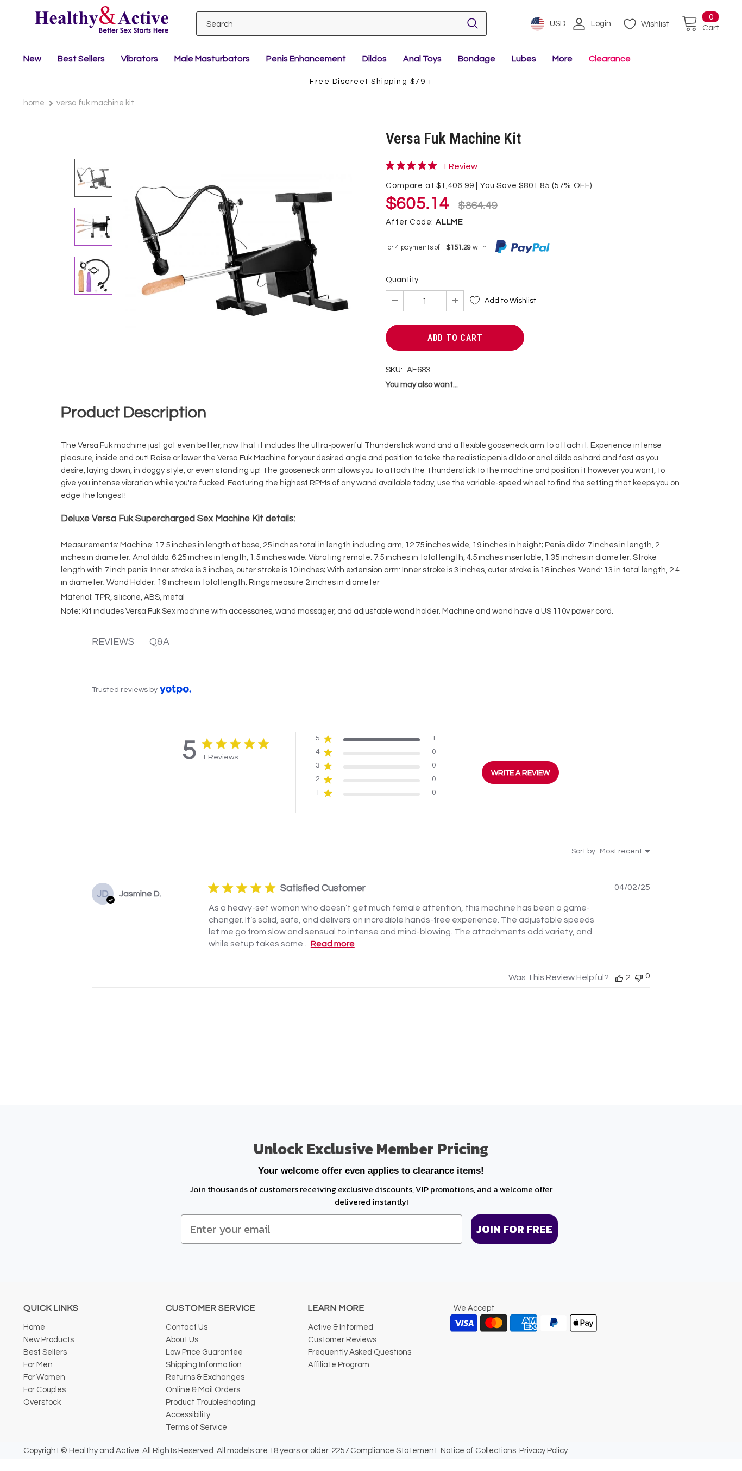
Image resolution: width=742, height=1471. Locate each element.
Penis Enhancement (306, 58)
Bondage (476, 58)
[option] (238, 249)
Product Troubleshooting (210, 1402)
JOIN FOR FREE (514, 1229)
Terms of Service (196, 1427)
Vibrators (139, 58)
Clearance (610, 58)
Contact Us (186, 1327)
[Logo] (101, 20)
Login (601, 24)
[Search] (472, 23)
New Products (48, 1340)
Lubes (524, 58)
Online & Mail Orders (203, 1390)
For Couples (44, 1390)
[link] (431, 166)
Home (34, 103)
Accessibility (188, 1415)
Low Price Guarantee (204, 1352)
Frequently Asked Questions (359, 1352)
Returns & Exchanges (205, 1377)
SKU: (394, 370)
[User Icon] (579, 24)
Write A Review (520, 773)
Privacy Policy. (544, 1451)
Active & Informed (340, 1327)
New (32, 58)
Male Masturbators (212, 58)
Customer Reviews (342, 1340)
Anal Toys (422, 58)
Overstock (42, 1402)
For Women (44, 1377)
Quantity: (403, 280)
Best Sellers (81, 58)
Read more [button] (333, 943)
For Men (38, 1365)
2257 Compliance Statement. (385, 1451)
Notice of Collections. (479, 1451)
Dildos (374, 58)
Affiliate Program (338, 1365)
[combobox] (610, 851)
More (562, 58)
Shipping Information (204, 1365)
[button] (375, 740)
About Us (182, 1340)
